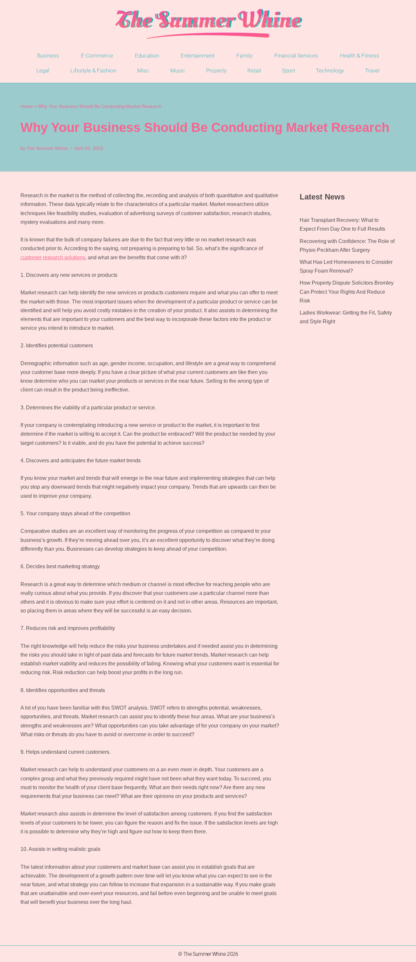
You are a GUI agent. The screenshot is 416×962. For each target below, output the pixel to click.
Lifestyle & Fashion (93, 70)
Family (244, 55)
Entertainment (197, 55)
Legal (42, 70)
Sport (288, 70)
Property (216, 70)
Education (147, 55)
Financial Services (296, 55)
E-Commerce (97, 55)
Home (26, 106)
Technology (330, 70)
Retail (254, 70)
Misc (143, 70)
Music (177, 70)
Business (48, 55)
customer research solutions (52, 257)
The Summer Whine (47, 148)
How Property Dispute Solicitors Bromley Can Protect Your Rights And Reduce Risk (347, 291)
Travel (372, 70)
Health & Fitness (359, 55)
